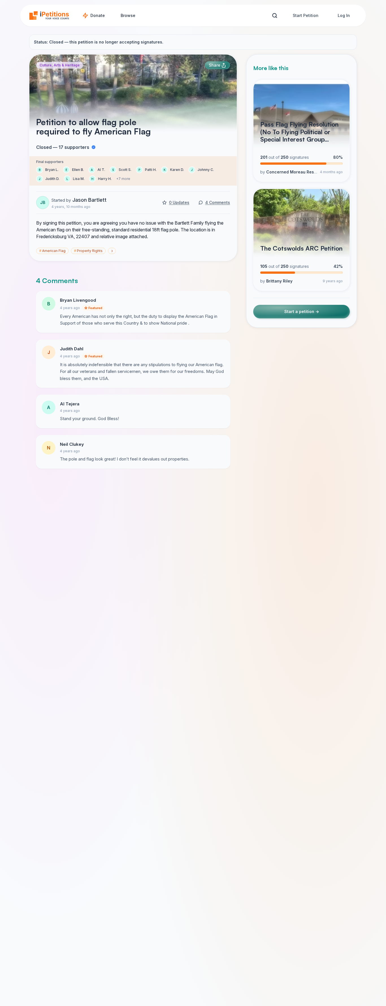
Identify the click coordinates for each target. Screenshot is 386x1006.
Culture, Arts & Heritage (60, 65)
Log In (344, 15)
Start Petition (305, 15)
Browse (128, 15)
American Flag (52, 251)
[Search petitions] (274, 15)
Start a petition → (301, 311)
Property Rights (88, 251)
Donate (97, 15)
